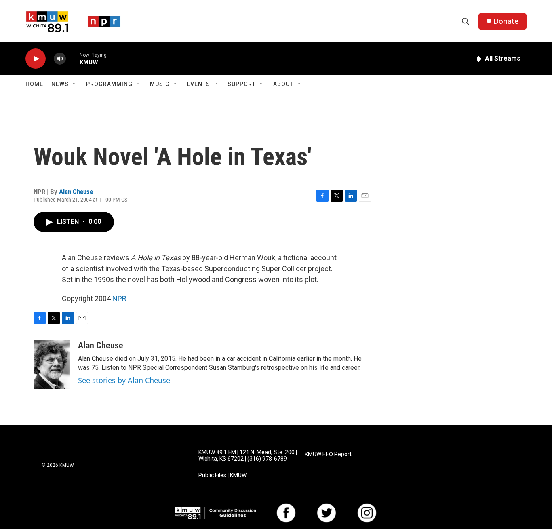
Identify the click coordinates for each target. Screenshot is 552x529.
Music (159, 84)
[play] (35, 58)
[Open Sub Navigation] (75, 84)
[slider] (73, 58)
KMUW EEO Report (328, 454)
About (283, 84)
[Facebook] (286, 513)
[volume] (60, 59)
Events (198, 84)
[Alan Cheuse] (52, 364)
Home (34, 84)
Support (242, 84)
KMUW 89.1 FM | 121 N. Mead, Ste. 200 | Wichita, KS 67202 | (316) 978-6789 (247, 455)
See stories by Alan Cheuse (124, 380)
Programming (109, 84)
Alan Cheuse (76, 192)
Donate (505, 21)
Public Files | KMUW (222, 475)
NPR (119, 298)
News (60, 84)
